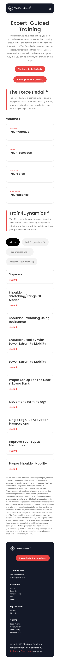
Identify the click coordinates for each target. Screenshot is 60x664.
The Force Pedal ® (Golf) (30, 69)
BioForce (14, 651)
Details (13, 610)
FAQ (11, 597)
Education (14, 588)
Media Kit (13, 599)
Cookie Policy (15, 629)
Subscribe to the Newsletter (32, 558)
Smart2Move (27, 651)
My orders (14, 613)
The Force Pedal (17, 574)
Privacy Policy (15, 627)
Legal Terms (15, 624)
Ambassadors (15, 594)
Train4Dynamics (17, 577)
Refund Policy (15, 632)
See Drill (13, 280)
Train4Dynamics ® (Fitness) (30, 79)
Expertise (13, 591)
